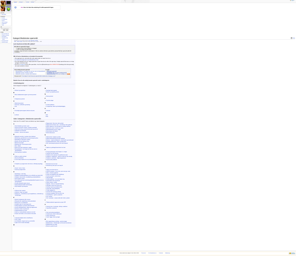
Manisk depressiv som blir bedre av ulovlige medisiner (58, 126)
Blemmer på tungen (19, 142)
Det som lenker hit (5, 33)
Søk (1, 26)
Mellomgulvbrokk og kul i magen (53, 129)
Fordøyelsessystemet (20, 98)
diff (15, 41)
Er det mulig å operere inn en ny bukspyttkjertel (25, 159)
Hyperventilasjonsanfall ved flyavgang (23, 184)
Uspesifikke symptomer (51, 208)
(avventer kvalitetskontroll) (57, 72)
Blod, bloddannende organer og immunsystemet (25, 94)
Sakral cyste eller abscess (52, 169)
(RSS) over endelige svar (57, 73)
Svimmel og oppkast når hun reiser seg (55, 193)
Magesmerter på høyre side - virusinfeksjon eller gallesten (59, 124)
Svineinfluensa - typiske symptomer (54, 194)
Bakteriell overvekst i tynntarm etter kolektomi (26, 73)
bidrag (36, 40)
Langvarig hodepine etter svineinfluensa (24, 217)
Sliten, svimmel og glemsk (52, 172)
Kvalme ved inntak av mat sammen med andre (25, 213)
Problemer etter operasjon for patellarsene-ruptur (57, 154)
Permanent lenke (5, 40)
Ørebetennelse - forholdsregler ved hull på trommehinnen (58, 222)
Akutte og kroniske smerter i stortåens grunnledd (26, 127)
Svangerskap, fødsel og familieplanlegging (55, 106)
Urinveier (48, 110)
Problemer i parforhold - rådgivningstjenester (56, 158)
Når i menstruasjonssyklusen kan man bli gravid (57, 143)
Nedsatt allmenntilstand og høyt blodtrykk (55, 138)
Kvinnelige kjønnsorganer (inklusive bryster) (24, 110)
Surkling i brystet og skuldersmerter (54, 187)
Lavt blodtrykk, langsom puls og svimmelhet (25, 221)
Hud (16, 106)
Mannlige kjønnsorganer (51, 90)
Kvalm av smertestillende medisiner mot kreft (25, 212)
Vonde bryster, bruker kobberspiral (53, 213)
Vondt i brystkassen (50, 215)
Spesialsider (4, 36)
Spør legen (4, 14)
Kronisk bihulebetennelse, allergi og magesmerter (26, 207)
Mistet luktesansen (50, 132)
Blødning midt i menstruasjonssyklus (23, 144)
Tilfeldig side (4, 23)
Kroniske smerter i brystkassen (22, 208)
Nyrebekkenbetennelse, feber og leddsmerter (56, 141)
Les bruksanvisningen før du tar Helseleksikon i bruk (26, 59)
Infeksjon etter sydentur (20, 190)
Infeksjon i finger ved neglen (21, 192)
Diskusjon (21, 2)
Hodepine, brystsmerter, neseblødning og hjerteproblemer (27, 177)
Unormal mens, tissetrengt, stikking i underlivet (56, 206)
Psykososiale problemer (51, 159)
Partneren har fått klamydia (52, 153)
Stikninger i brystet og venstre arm (54, 185)
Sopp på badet (49, 177)
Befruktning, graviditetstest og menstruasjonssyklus (26, 138)
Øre (47, 114)
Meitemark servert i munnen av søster (24, 72)
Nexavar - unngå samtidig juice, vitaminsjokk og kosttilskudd (59, 140)
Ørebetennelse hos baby (51, 224)
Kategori (15, 2)
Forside (3, 17)
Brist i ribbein (18, 145)
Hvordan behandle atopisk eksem (22, 183)
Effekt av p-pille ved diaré (20, 156)
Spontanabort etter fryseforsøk (53, 180)
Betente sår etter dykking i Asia (22, 141)
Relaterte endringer (5, 35)
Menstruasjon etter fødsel (52, 131)
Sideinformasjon (5, 42)
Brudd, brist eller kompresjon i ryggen (23, 147)
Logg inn (292, 0)
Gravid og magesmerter (20, 169)
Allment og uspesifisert (20, 90)
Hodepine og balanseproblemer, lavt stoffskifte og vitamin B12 (29, 175)
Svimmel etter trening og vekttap (53, 191)
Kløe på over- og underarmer (21, 202)
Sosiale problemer (50, 104)
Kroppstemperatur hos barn (21, 210)
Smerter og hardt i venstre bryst (53, 176)
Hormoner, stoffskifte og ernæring (22, 104)
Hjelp (3, 24)
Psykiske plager (49, 100)
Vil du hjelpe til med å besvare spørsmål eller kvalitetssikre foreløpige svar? (38, 76)
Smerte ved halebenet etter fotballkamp (55, 174)
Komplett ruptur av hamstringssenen (23, 204)
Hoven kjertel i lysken (20, 178)
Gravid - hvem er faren (20, 168)
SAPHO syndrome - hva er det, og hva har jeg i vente (58, 171)
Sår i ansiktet (49, 196)
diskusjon (33, 40)
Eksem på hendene (19, 157)
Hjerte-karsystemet (19, 103)
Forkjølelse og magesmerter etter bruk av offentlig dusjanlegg (28, 163)
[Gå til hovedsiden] (6, 6)
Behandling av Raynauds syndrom (22, 139)
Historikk (32, 2)
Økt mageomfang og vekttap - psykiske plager (56, 221)
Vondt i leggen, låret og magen (53, 217)
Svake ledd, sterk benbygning (53, 188)
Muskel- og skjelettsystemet (52, 92)
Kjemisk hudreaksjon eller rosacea (22, 199)
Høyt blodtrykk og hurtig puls (21, 186)
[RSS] (68, 73)
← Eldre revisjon (19, 41)
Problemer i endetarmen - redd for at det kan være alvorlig (59, 156)
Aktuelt (3, 20)
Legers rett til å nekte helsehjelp (22, 222)
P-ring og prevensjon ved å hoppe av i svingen (56, 151)
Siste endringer (5, 22)
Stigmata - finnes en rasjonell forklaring (55, 183)
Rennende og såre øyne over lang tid (54, 165)
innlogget (22, 64)
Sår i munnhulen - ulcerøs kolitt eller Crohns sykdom (58, 198)
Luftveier (17, 114)
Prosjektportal (4, 19)
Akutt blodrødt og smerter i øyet (22, 126)
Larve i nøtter (18, 219)
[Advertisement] (42, 23)
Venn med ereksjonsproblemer (53, 212)
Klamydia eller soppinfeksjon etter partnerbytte (25, 201)
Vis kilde (27, 2)
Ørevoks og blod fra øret (51, 226)
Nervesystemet (49, 96)
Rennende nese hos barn (51, 163)
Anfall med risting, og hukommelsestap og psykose (26, 129)
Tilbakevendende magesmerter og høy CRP (56, 202)
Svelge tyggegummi (50, 190)
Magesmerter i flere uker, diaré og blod (54, 123)
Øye (47, 116)
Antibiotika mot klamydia (20, 130)
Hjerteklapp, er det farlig (20, 173)
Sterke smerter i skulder (51, 182)
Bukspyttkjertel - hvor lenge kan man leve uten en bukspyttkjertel (30, 71)
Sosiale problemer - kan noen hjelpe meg (55, 179)
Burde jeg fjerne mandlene (21, 152)
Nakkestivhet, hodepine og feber (53, 137)
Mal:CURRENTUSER (55, 64)
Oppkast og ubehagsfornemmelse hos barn (55, 147)
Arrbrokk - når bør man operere (22, 132)
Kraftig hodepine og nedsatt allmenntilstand (24, 205)
